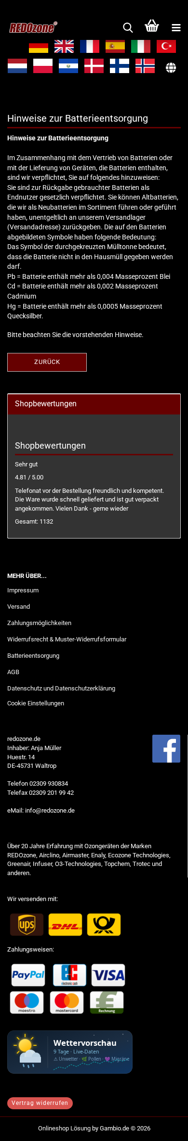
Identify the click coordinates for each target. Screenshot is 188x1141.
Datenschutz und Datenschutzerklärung (61, 688)
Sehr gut (26, 464)
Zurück (47, 361)
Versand (18, 606)
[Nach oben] (161, 1126)
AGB (13, 672)
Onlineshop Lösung (64, 1128)
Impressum (23, 590)
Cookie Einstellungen (35, 703)
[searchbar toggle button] (128, 28)
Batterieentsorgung (33, 655)
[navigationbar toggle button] (176, 28)
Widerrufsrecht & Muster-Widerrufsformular (66, 639)
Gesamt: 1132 (34, 521)
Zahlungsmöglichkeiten (39, 623)
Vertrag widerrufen (40, 1103)
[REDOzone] (29, 28)
